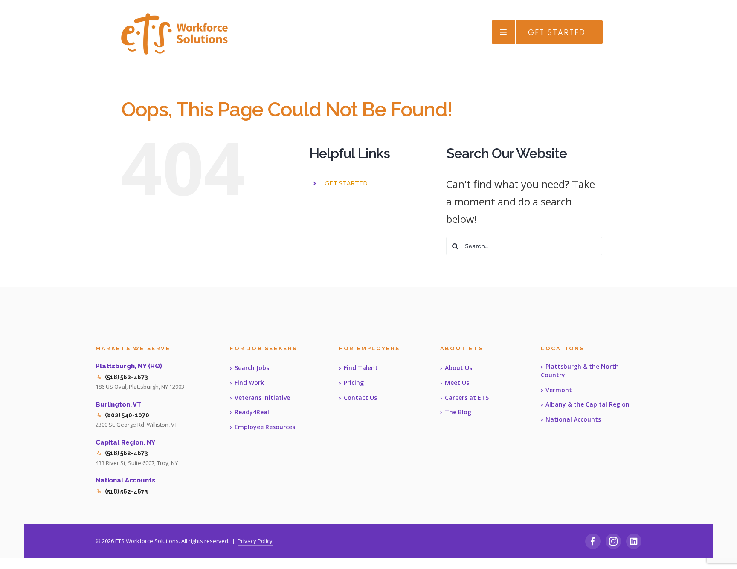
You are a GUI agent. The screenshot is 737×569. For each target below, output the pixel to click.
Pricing (354, 382)
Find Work (249, 382)
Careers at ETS (467, 397)
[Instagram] (613, 541)
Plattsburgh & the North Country (580, 370)
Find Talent (361, 368)
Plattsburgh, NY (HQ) (129, 366)
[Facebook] (593, 541)
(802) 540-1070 (127, 415)
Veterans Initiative (262, 397)
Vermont (558, 390)
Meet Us (457, 382)
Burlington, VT (119, 404)
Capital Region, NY (125, 442)
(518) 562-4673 (126, 377)
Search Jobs (252, 368)
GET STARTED (346, 183)
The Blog (458, 412)
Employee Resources (265, 427)
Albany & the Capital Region (587, 404)
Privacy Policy (255, 541)
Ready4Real (252, 412)
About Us (458, 368)
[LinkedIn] (633, 541)
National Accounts (125, 480)
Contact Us (360, 397)
